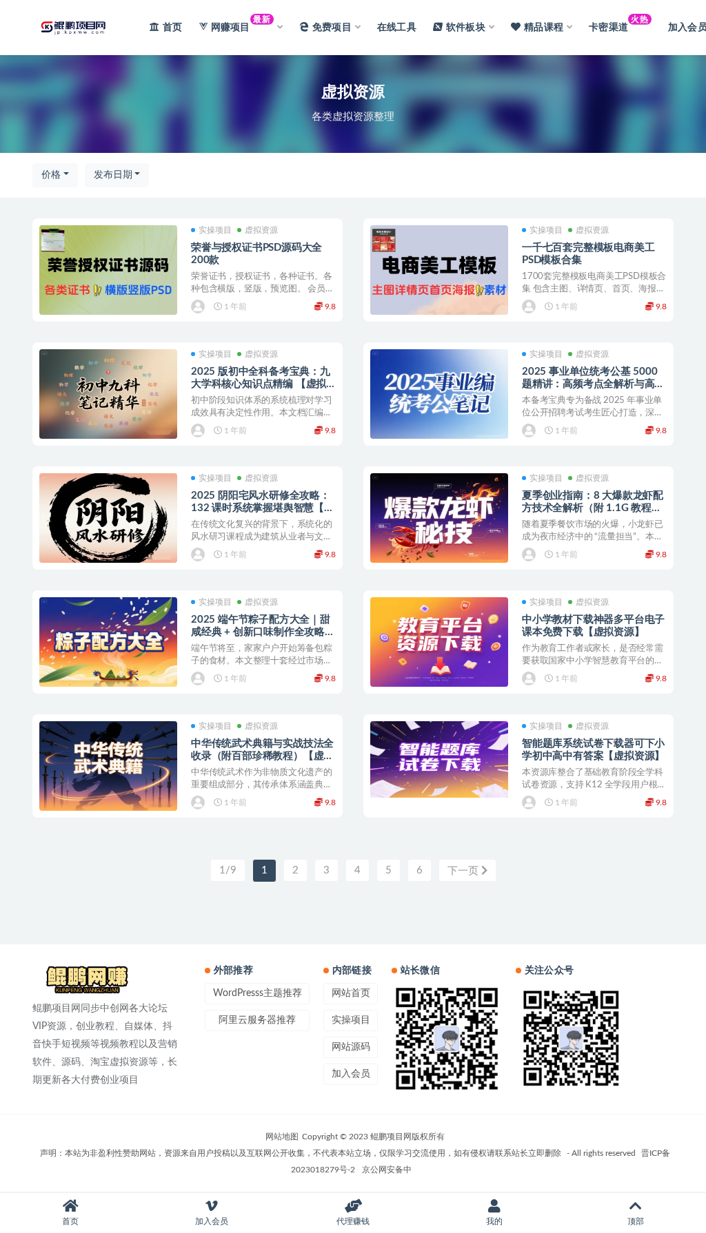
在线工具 (396, 27)
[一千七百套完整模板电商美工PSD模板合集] (439, 271)
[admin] (199, 306)
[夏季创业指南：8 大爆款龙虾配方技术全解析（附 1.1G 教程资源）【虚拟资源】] (439, 519)
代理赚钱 (353, 1221)
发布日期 (113, 175)
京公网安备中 (387, 1169)
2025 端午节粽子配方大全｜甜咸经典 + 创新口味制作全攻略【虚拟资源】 (260, 632)
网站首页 (351, 993)
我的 (494, 1221)
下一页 (464, 871)
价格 (51, 175)
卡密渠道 (618, 23)
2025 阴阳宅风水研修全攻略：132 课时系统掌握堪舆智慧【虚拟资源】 (262, 508)
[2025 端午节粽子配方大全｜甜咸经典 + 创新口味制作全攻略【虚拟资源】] (108, 643)
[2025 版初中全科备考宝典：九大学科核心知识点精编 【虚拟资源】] (108, 395)
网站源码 (351, 1047)
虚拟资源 (261, 230)
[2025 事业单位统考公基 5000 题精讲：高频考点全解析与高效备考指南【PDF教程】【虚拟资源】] (439, 395)
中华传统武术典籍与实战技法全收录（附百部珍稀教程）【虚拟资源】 (262, 756)
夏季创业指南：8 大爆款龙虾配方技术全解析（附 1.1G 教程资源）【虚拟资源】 (592, 508)
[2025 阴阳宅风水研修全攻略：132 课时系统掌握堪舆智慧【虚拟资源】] (108, 519)
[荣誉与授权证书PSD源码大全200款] (108, 271)
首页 (172, 27)
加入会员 (351, 1074)
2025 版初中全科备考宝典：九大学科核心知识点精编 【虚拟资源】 (260, 384)
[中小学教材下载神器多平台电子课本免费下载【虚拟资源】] (439, 643)
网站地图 (282, 1136)
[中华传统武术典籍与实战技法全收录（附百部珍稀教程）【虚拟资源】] (108, 767)
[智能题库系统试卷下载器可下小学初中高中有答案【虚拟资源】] (439, 759)
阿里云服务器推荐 (257, 1020)
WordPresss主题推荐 (257, 993)
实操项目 (215, 230)
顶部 (635, 1221)
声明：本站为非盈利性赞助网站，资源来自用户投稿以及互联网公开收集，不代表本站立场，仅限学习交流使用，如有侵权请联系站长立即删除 (300, 1153)
